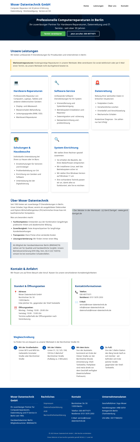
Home (86, 6)
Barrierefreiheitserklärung (55, 415)
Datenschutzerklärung (53, 407)
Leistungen (98, 6)
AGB (45, 411)
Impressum (48, 403)
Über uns (112, 6)
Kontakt (124, 6)
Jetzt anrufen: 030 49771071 (83, 33)
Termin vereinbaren (53, 33)
